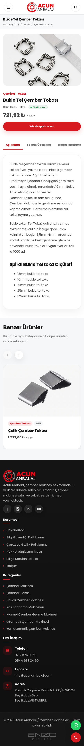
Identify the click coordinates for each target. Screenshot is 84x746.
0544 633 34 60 (27, 660)
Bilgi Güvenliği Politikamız (25, 537)
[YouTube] (39, 509)
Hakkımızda (15, 530)
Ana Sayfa (9, 24)
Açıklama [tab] (13, 145)
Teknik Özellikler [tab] (39, 145)
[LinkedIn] (28, 509)
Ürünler (25, 24)
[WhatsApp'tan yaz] (76, 725)
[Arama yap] (75, 7)
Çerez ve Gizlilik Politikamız (26, 544)
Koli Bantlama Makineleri (25, 607)
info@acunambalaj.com (33, 675)
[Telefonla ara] (76, 737)
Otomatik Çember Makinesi (27, 621)
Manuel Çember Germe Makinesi (31, 614)
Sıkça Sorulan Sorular (22, 559)
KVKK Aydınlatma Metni (24, 551)
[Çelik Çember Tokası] (42, 407)
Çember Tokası (43, 24)
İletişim (11, 566)
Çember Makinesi (19, 586)
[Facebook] (7, 509)
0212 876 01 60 (25, 655)
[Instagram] (18, 509)
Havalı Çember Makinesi (25, 600)
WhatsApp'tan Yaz (42, 126)
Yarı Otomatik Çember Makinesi (30, 628)
